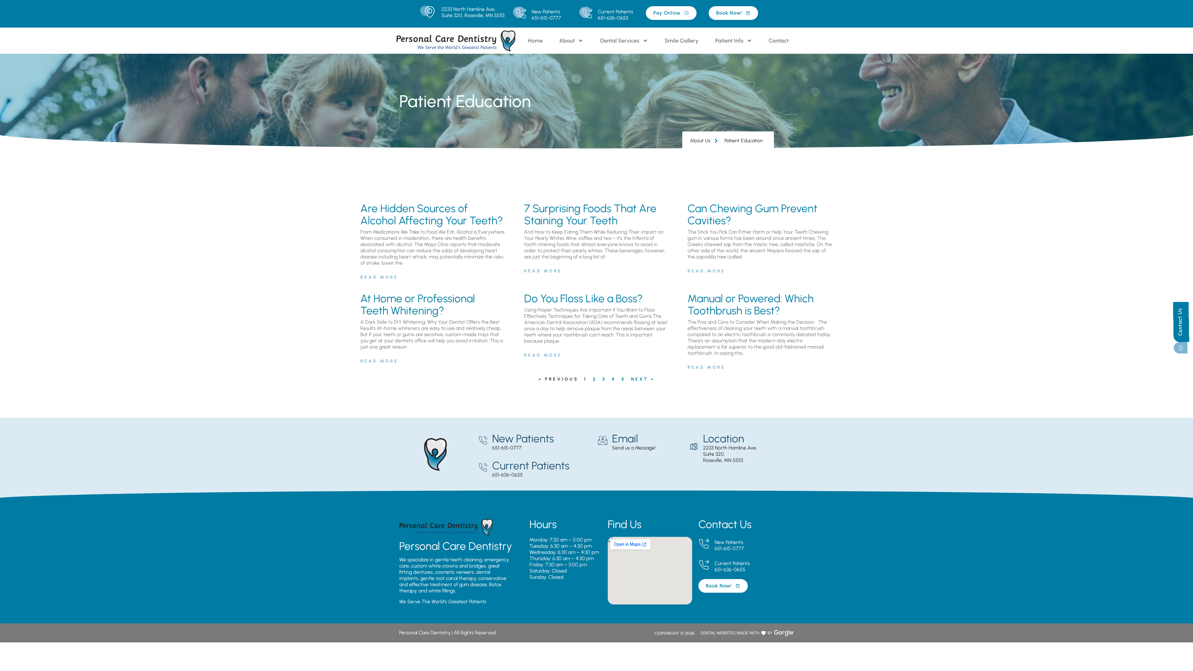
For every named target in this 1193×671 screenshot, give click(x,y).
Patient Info (729, 40)
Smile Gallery (681, 40)
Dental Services (619, 40)
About (567, 40)
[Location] (693, 446)
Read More (379, 277)
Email (625, 438)
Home (535, 40)
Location (723, 438)
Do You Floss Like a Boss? (583, 298)
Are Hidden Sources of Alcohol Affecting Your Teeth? (431, 214)
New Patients (546, 12)
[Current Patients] (587, 13)
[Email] (602, 440)
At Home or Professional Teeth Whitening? (417, 304)
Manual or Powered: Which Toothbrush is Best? (751, 304)
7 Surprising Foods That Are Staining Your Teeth (590, 214)
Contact (778, 40)
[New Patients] (520, 13)
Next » (643, 379)
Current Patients (615, 12)
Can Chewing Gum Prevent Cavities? (752, 214)
